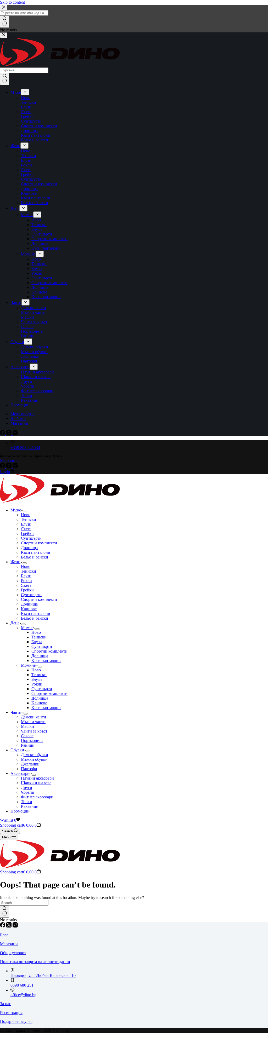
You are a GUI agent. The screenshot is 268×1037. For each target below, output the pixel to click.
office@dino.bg (23, 995)
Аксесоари (20, 773)
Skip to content (12, 2)
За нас (5, 1003)
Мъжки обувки (34, 759)
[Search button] (4, 912)
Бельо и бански (34, 557)
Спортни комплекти (39, 543)
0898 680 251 (22, 985)
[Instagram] (9, 466)
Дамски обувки (34, 754)
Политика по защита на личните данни (35, 961)
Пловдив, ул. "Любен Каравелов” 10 (43, 975)
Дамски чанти (33, 717)
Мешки (27, 726)
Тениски (28, 519)
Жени (15, 562)
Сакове (27, 736)
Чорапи (27, 792)
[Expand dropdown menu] (25, 511)
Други (26, 787)
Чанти (15, 712)
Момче (27, 627)
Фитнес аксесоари (37, 797)
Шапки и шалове (36, 783)
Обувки (17, 750)
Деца (14, 623)
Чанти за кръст (34, 731)
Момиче (28, 665)
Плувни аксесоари (37, 778)
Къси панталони (35, 552)
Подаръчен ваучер (16, 1021)
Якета (26, 529)
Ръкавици (29, 806)
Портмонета (32, 740)
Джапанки (30, 764)
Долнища (29, 547)
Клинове (29, 609)
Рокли (26, 580)
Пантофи (29, 769)
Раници (28, 745)
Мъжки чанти (33, 721)
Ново (25, 514)
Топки (26, 801)
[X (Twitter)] (9, 926)
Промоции (20, 811)
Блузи (26, 524)
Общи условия (13, 952)
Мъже (15, 510)
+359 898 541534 (25, 447)
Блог (4, 935)
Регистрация (11, 1012)
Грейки (27, 533)
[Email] (15, 466)
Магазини (9, 460)
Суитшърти (31, 538)
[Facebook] (3, 466)
